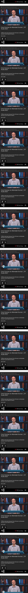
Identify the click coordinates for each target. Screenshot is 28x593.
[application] (14, 296)
